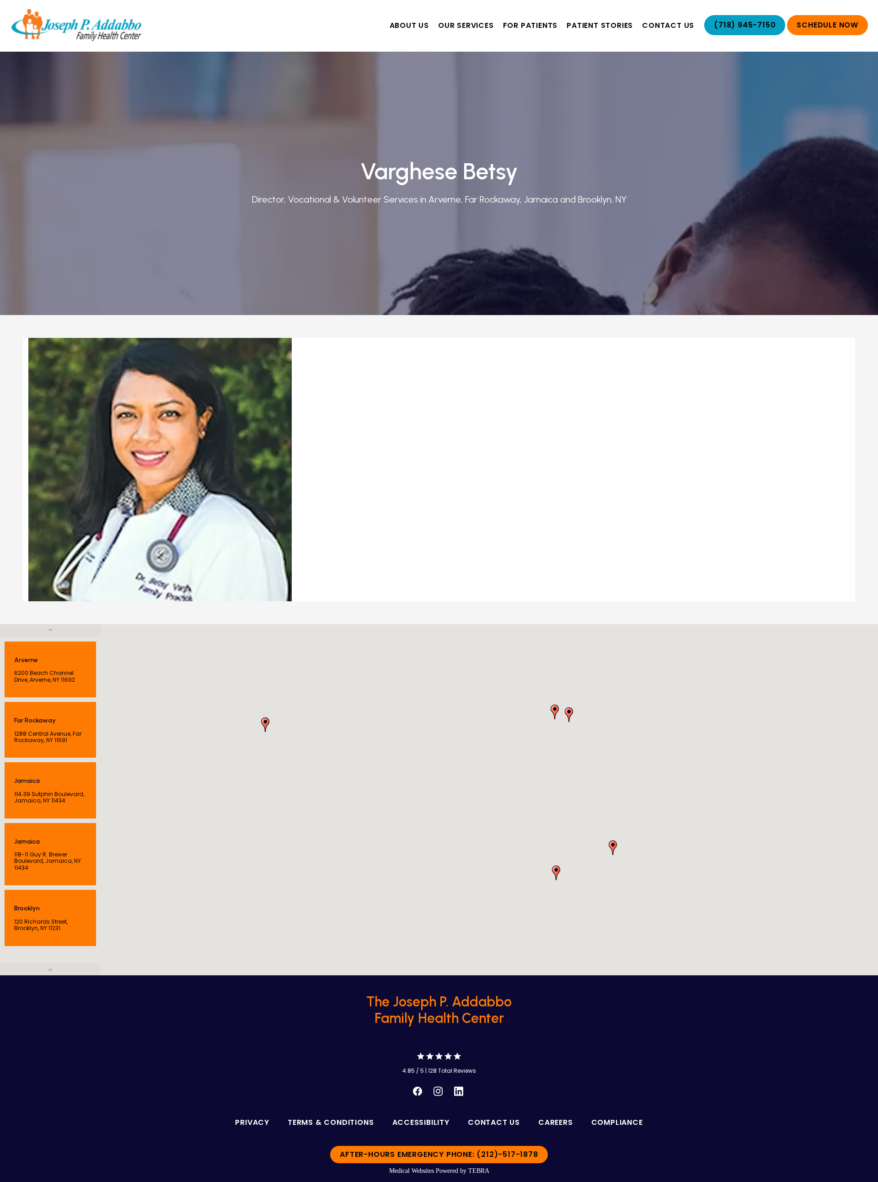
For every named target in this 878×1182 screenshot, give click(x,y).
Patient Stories (600, 25)
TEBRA (478, 1170)
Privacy (252, 1122)
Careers (555, 1122)
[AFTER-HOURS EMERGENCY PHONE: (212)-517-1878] (439, 1164)
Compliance (617, 1122)
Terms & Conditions (331, 1122)
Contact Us (668, 25)
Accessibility (421, 1122)
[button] (556, 873)
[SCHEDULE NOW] (827, 34)
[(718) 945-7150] (744, 34)
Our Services (466, 25)
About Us (409, 25)
